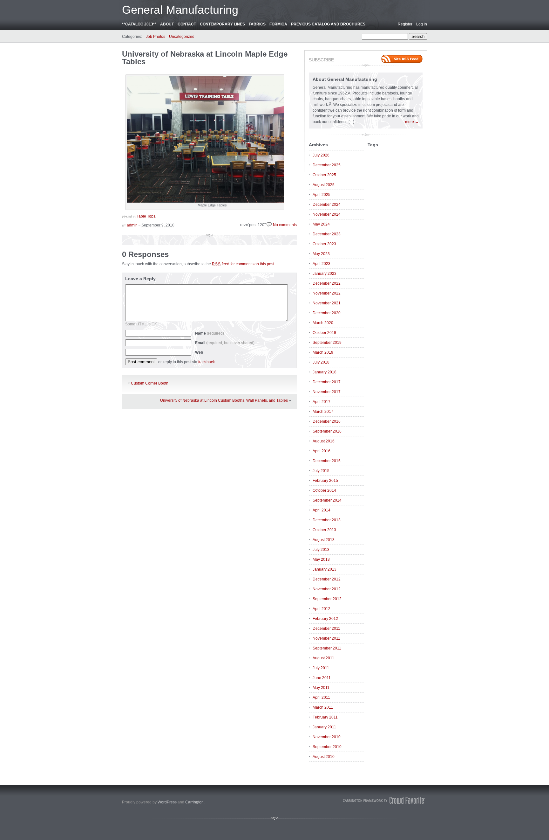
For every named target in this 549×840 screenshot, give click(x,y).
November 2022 (327, 293)
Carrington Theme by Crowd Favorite (384, 800)
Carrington (194, 802)
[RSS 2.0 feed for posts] (402, 59)
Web (199, 352)
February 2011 (325, 717)
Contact (187, 24)
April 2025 (321, 194)
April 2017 (321, 401)
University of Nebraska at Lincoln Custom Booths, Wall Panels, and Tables (224, 400)
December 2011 (326, 628)
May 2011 (321, 687)
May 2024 (321, 224)
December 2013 (327, 520)
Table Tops (146, 216)
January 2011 (324, 727)
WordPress (167, 802)
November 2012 (327, 589)
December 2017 (327, 382)
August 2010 (324, 756)
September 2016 (327, 431)
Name (209, 333)
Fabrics (257, 24)
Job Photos (155, 36)
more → (412, 122)
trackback (206, 362)
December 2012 (327, 579)
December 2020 (327, 313)
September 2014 (327, 500)
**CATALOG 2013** (139, 24)
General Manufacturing (180, 9)
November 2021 (327, 303)
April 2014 (321, 510)
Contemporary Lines (222, 24)
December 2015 (327, 461)
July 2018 (321, 362)
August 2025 (324, 185)
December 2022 (327, 283)
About (167, 24)
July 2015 (321, 471)
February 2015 (325, 480)
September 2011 (327, 648)
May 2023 (321, 254)
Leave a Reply (140, 278)
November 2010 (327, 737)
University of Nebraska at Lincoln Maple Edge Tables (205, 58)
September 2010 (327, 747)
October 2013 (324, 530)
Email (224, 343)
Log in (421, 24)
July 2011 (321, 668)
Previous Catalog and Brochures (328, 24)
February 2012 (325, 618)
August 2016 (324, 441)
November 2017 (327, 392)
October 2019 (324, 332)
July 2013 (321, 549)
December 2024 (327, 204)
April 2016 (321, 451)
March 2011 (323, 707)
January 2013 (324, 569)
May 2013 (321, 559)
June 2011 (322, 678)
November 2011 (326, 638)
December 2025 (327, 165)
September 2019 (327, 342)
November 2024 (327, 214)
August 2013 (324, 540)
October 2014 (324, 490)
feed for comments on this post (243, 264)
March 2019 (323, 352)
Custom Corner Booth (149, 383)
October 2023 (324, 244)
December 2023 (327, 234)
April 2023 (321, 263)
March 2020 (323, 323)
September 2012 (327, 599)
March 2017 (323, 411)
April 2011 (321, 697)
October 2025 (324, 175)
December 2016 (327, 421)
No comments (285, 225)
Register (405, 24)
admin (132, 225)
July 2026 (321, 155)
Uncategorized (181, 36)
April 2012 (321, 609)
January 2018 (324, 372)
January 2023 (324, 273)
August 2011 (323, 658)
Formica (278, 24)
